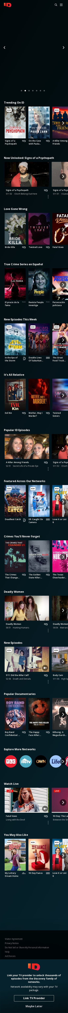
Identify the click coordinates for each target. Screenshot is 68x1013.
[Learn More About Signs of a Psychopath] (48, 196)
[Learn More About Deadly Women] (48, 630)
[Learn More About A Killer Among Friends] (48, 468)
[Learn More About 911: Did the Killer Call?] (48, 681)
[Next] (63, 47)
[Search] (54, 5)
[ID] (7, 5)
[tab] (21, 90)
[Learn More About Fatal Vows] (48, 822)
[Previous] (4, 47)
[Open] (61, 5)
